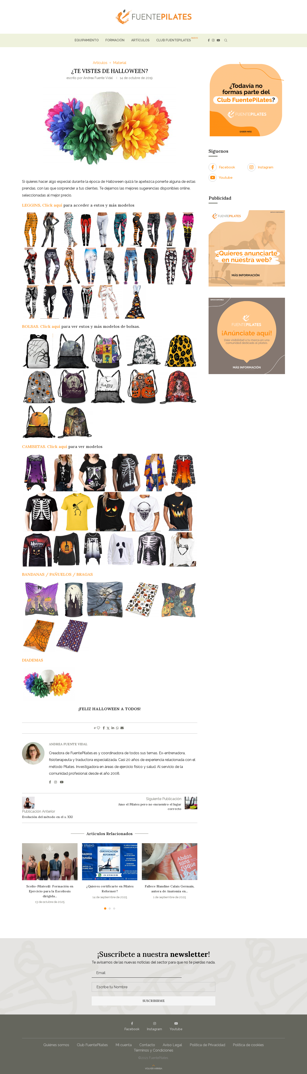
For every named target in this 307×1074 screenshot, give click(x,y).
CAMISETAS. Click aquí (44, 446)
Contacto (147, 1040)
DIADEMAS (32, 660)
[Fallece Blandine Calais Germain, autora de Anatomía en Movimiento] (110, 861)
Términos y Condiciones (153, 1045)
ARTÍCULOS (140, 40)
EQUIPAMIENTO (87, 40)
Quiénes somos (56, 1040)
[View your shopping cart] (233, 40)
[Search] (225, 40)
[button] (28, 874)
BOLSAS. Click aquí (41, 326)
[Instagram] (213, 40)
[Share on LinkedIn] (112, 728)
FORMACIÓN (115, 40)
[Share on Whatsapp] (117, 728)
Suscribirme (153, 996)
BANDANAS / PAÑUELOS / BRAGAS (57, 574)
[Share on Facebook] (104, 728)
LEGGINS (31, 205)
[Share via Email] (122, 728)
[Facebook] (209, 40)
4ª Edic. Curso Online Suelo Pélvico (169, 886)
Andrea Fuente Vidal (98, 78)
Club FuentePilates (92, 1040)
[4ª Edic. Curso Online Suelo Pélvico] (169, 861)
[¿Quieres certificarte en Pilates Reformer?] (50, 861)
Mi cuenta (124, 1040)
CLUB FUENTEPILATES (173, 40)
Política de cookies (248, 1040)
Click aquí (52, 205)
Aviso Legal (172, 1040)
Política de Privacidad (207, 1040)
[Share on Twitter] (108, 728)
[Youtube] (218, 40)
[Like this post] (98, 728)
